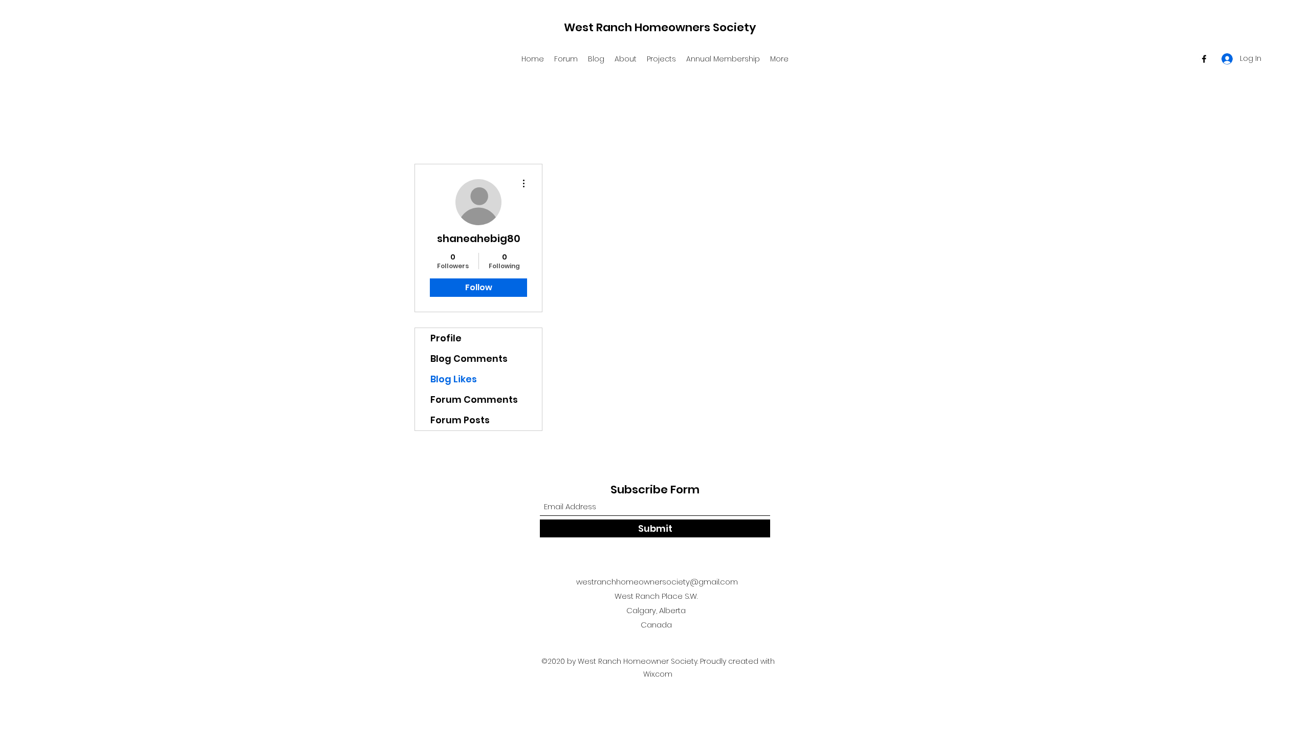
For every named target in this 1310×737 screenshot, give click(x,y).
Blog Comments (469, 358)
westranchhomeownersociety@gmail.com (657, 581)
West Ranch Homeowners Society (660, 27)
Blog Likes (453, 379)
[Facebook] (1204, 59)
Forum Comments (474, 399)
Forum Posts (460, 420)
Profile (446, 338)
